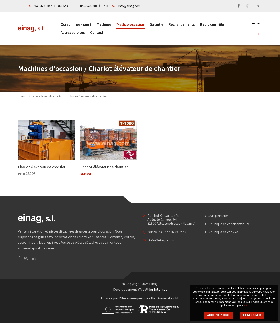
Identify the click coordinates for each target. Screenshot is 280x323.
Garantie (156, 24)
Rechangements (182, 24)
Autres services (73, 32)
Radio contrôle (212, 24)
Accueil (26, 96)
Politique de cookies (223, 232)
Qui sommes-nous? (76, 24)
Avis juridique (218, 216)
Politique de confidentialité (229, 224)
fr (259, 34)
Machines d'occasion (49, 96)
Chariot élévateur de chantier (41, 166)
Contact (96, 32)
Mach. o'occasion (130, 24)
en (259, 23)
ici (245, 305)
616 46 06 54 (60, 6)
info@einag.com (129, 6)
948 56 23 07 (42, 6)
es (254, 23)
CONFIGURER (252, 315)
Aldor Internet (156, 289)
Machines (104, 24)
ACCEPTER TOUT (218, 315)
